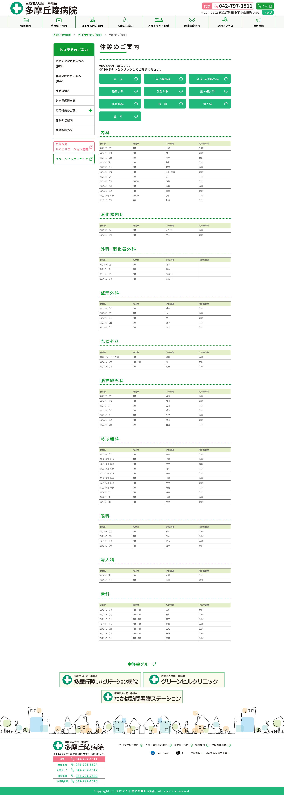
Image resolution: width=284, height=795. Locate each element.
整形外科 (118, 91)
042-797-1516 (86, 781)
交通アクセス (225, 26)
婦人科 (207, 104)
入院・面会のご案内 (156, 744)
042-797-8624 (86, 764)
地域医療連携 (192, 26)
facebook (162, 753)
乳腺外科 (163, 91)
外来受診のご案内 (92, 26)
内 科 (119, 79)
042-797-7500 (86, 775)
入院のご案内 (125, 26)
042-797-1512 (86, 770)
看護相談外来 (64, 130)
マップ (267, 12)
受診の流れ (63, 91)
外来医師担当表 (65, 100)
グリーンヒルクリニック (72, 159)
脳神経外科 (207, 91)
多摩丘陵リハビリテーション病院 (72, 146)
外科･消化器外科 (208, 79)
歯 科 (118, 116)
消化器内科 (164, 79)
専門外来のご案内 (67, 110)
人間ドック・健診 (158, 26)
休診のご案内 (64, 120)
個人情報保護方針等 (216, 753)
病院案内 (25, 26)
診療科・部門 (59, 26)
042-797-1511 (86, 759)
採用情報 (258, 26)
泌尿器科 (118, 104)
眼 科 (162, 104)
